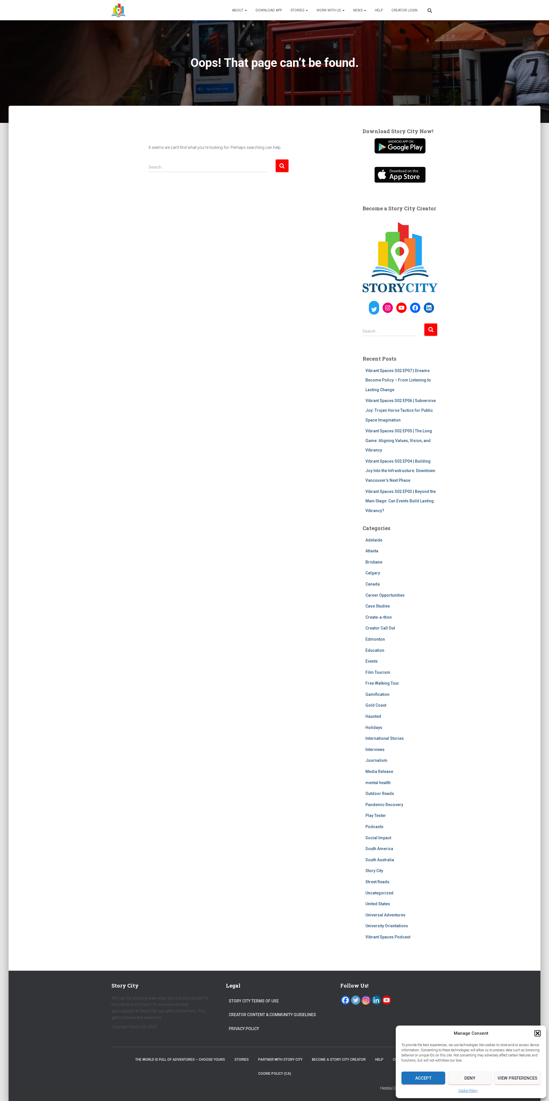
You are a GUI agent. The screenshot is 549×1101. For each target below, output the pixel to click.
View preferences (517, 1078)
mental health (378, 782)
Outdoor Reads (379, 793)
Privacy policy (244, 1028)
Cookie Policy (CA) (274, 1074)
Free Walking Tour (382, 683)
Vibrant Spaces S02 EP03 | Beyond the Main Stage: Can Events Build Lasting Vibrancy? (400, 501)
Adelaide (373, 540)
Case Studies (377, 606)
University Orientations (386, 926)
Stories (298, 10)
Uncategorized (379, 893)
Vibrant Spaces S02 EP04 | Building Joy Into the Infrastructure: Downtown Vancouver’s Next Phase (400, 471)
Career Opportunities (385, 595)
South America (379, 848)
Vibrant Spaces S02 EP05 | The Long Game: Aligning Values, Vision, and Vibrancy (398, 440)
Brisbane (373, 562)
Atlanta (371, 551)
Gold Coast (375, 705)
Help (379, 10)
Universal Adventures (385, 915)
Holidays (373, 727)
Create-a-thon (378, 617)
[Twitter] (355, 1000)
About (238, 10)
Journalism (376, 760)
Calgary (372, 573)
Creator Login (404, 10)
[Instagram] (366, 1000)
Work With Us (329, 10)
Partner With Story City (280, 1060)
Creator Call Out (380, 628)
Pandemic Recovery (384, 804)
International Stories (384, 738)
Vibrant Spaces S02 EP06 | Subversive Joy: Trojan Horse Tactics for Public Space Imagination (400, 410)
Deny (469, 1078)
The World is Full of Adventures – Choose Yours (180, 1060)
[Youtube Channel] (386, 1000)
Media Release (379, 771)
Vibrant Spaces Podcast (387, 937)
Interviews (375, 749)
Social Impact (378, 838)
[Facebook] (345, 1000)
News (358, 10)
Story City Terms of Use (254, 1001)
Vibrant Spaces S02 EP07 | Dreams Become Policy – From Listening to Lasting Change (398, 380)
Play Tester (375, 815)
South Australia (379, 860)
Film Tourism (377, 672)
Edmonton (375, 639)
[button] (537, 1033)
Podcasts (374, 826)
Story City (374, 870)
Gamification (377, 694)
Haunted (373, 716)
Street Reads (377, 882)
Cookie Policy (468, 1091)
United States (377, 904)
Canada (372, 584)
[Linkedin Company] (376, 1000)
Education (374, 650)
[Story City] (118, 10)
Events (371, 661)
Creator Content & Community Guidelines (272, 1014)
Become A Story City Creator (339, 1060)
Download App (269, 10)
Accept (423, 1078)
